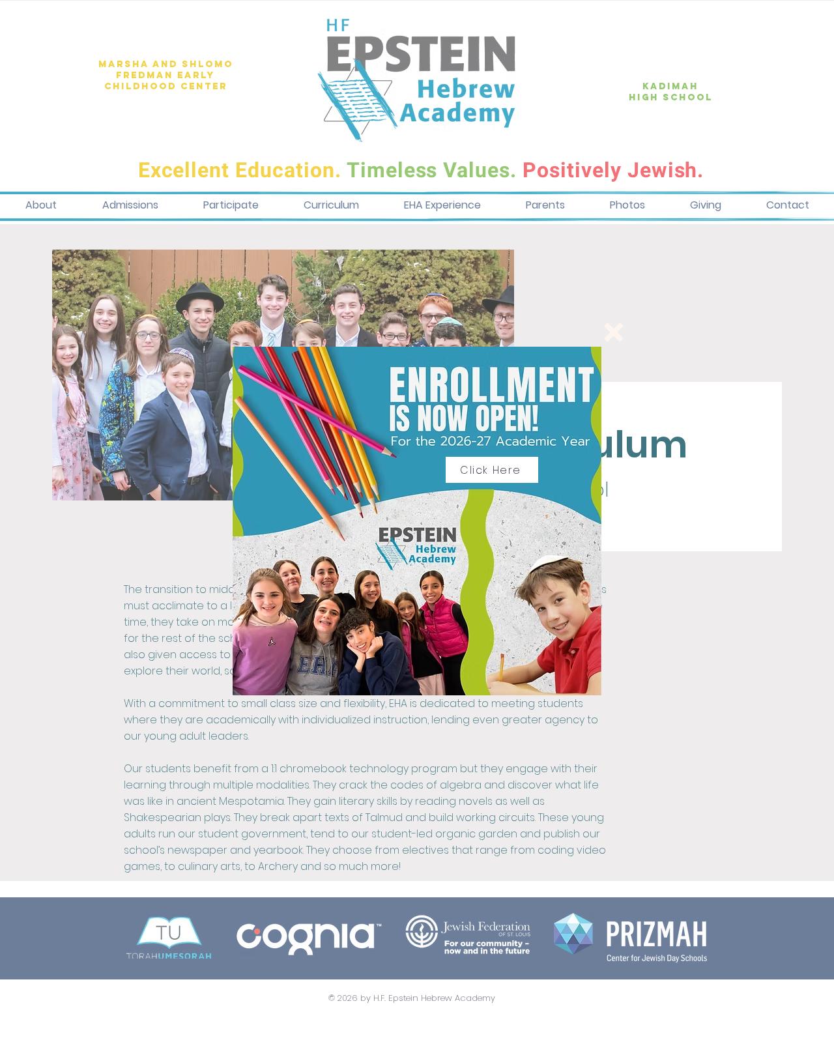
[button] (614, 332)
